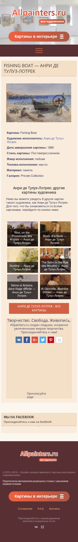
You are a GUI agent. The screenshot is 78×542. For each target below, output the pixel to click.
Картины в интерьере (36, 36)
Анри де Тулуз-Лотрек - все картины (39, 308)
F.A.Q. (41, 508)
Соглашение (25, 508)
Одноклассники (42, 527)
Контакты (54, 508)
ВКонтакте (36, 527)
